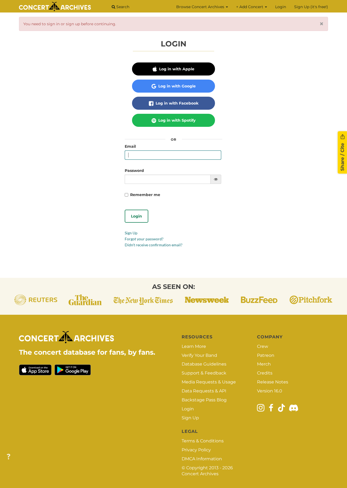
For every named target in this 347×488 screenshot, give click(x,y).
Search (122, 6)
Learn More (194, 346)
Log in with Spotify (176, 120)
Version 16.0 (269, 390)
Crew (262, 346)
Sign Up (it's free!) (311, 6)
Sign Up (131, 233)
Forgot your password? (144, 239)
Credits (264, 373)
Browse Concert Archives (200, 6)
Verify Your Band (199, 355)
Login (280, 6)
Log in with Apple (176, 69)
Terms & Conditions (203, 440)
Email (130, 146)
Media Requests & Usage (209, 382)
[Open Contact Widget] (8, 457)
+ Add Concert (250, 6)
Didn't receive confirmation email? (153, 245)
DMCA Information (202, 458)
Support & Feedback (204, 373)
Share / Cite (342, 156)
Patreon (265, 355)
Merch (264, 364)
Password (134, 170)
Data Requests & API (204, 390)
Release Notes (272, 382)
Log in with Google (176, 86)
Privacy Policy (196, 449)
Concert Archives (200, 473)
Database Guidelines (204, 364)
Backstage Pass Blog (204, 399)
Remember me (145, 194)
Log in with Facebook (176, 103)
